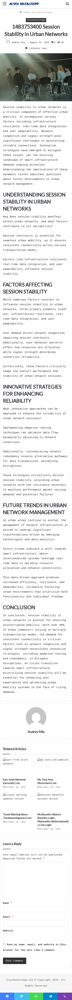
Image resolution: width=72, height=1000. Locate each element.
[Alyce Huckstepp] (24, 4)
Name (7, 903)
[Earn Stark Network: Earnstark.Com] (19, 767)
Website (8, 930)
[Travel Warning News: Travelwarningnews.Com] (19, 802)
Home (25, 12)
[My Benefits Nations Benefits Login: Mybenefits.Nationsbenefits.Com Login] (53, 802)
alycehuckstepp (42, 12)
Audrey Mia (18, 42)
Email (8, 917)
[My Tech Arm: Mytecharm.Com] (53, 767)
